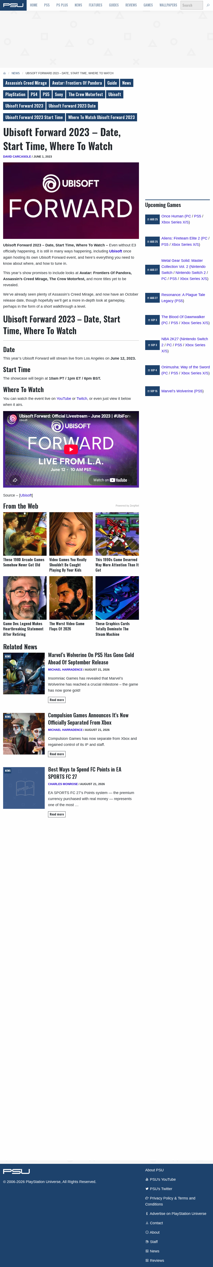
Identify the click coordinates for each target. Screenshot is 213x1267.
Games (148, 5)
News (78, 5)
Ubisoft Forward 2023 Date (72, 106)
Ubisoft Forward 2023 (24, 106)
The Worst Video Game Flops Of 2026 (66, 626)
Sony (59, 94)
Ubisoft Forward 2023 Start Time (34, 117)
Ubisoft (114, 94)
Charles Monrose (63, 784)
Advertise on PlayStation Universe (177, 1214)
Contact (156, 1223)
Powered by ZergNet (127, 505)
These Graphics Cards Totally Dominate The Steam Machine (112, 629)
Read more (57, 699)
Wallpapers (168, 5)
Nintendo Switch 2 (191, 273)
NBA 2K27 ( (171, 339)
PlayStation (15, 94)
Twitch (82, 398)
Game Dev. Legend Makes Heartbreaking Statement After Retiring (23, 629)
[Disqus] (71, 989)
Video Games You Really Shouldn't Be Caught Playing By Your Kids (68, 565)
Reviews (131, 5)
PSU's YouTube (162, 1179)
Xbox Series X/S (175, 222)
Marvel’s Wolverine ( (178, 391)
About (154, 1232)
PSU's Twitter (160, 1189)
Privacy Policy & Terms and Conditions (170, 1201)
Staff (153, 1242)
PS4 (34, 94)
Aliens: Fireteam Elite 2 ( (181, 238)
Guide (112, 83)
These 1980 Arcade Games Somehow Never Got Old (23, 562)
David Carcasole (17, 156)
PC (188, 216)
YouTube (64, 398)
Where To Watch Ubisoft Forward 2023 (101, 117)
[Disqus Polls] (70, 879)
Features (95, 5)
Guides (114, 5)
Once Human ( (173, 216)
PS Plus (62, 5)
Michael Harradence (65, 669)
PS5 (47, 5)
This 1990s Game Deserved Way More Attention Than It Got (117, 565)
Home (33, 5)
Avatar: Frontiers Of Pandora (77, 83)
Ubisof (25, 495)
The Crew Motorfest (85, 94)
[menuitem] (34, 5)
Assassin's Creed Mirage (26, 83)
